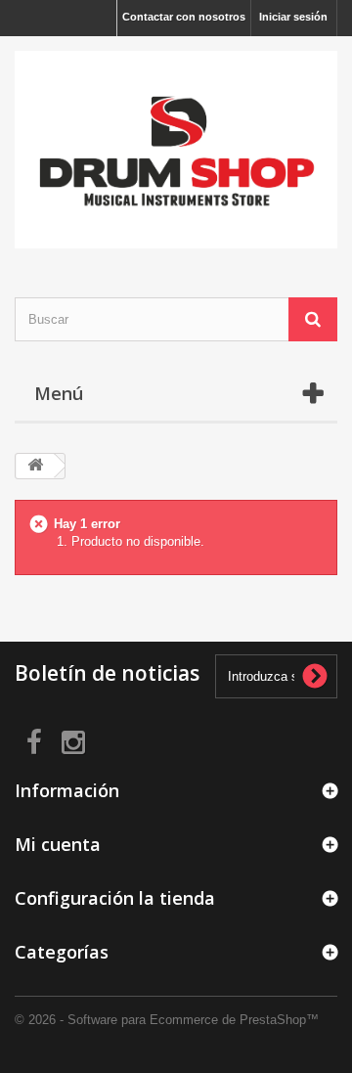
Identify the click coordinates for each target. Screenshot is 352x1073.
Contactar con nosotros (183, 16)
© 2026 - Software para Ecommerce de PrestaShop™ (167, 1019)
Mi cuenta (58, 844)
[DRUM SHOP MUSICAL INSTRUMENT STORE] (176, 149)
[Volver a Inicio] (35, 466)
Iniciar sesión (293, 16)
